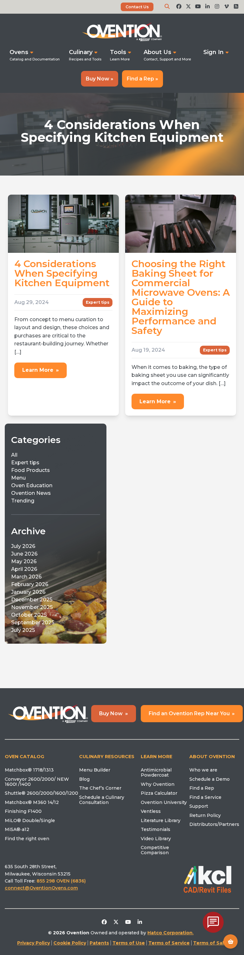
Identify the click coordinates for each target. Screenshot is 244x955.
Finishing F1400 (23, 811)
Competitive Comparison (155, 850)
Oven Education (31, 485)
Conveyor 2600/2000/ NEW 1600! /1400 (37, 781)
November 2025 (32, 607)
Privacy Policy (33, 943)
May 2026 (24, 561)
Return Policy (205, 815)
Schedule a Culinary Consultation (101, 799)
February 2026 (29, 584)
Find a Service (205, 797)
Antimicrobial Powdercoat (156, 772)
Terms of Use (128, 943)
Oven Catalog (24, 756)
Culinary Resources (106, 756)
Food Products (30, 470)
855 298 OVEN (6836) (62, 881)
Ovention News (31, 493)
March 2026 (26, 577)
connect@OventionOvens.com (41, 888)
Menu (18, 478)
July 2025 (23, 630)
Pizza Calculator (159, 793)
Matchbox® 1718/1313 (29, 770)
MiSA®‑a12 (17, 829)
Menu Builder (94, 770)
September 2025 (32, 622)
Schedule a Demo (209, 779)
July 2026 (23, 546)
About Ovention (212, 756)
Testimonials (155, 829)
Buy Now (113, 713)
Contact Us (137, 6)
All (14, 455)
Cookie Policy (69, 943)
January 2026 (28, 592)
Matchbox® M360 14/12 (32, 802)
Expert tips (97, 302)
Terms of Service (169, 943)
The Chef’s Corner (100, 788)
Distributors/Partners (214, 824)
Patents (99, 943)
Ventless (151, 811)
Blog (84, 779)
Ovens (19, 52)
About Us (157, 52)
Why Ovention (157, 784)
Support (198, 806)
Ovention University (164, 802)
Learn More (40, 370)
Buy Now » (99, 79)
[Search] (167, 6)
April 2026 (24, 569)
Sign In (213, 52)
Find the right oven (27, 838)
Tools (118, 52)
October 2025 (29, 615)
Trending (22, 501)
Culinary (80, 52)
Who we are (203, 770)
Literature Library (160, 820)
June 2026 (24, 554)
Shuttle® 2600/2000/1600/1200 (41, 793)
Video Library (156, 838)
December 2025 (31, 600)
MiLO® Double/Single (30, 820)
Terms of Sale (210, 943)
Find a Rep (201, 788)
